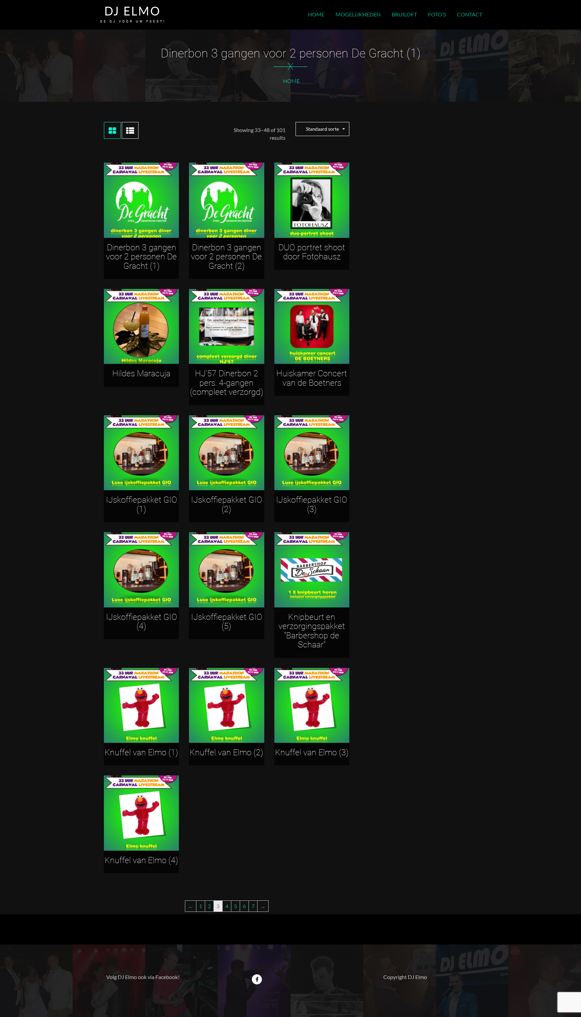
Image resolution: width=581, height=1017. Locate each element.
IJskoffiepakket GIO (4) (141, 621)
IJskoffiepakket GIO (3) (311, 504)
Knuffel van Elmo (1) (141, 752)
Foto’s (437, 14)
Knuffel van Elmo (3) (312, 752)
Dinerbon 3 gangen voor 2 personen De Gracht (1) (141, 257)
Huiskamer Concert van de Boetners (311, 378)
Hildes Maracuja (141, 373)
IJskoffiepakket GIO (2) (226, 504)
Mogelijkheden (358, 14)
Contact (469, 14)
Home (316, 14)
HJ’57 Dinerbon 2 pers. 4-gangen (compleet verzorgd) (226, 383)
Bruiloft (404, 14)
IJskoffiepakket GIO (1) (141, 504)
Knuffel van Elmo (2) (226, 752)
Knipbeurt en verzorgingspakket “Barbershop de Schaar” (311, 631)
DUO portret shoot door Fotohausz (311, 252)
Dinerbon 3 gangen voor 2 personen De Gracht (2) (226, 257)
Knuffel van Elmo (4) (141, 860)
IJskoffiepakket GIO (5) (226, 621)
